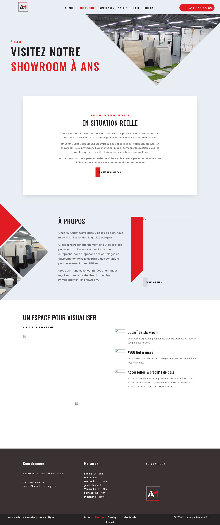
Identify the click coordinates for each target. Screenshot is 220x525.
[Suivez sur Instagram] (159, 476)
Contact (149, 8)
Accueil (70, 8)
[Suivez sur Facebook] (149, 476)
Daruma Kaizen (204, 517)
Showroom (86, 8)
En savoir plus (154, 282)
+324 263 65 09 (199, 7)
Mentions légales (47, 517)
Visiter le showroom (110, 172)
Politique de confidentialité (21, 517)
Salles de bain (128, 8)
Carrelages (106, 8)
